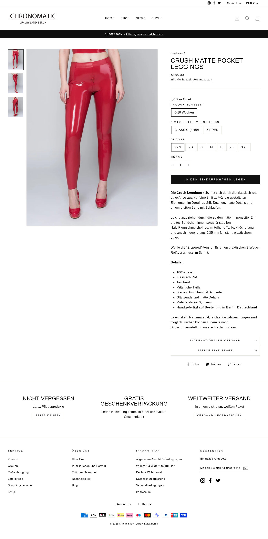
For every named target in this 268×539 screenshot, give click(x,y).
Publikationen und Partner (89, 465)
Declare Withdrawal (149, 472)
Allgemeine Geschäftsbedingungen (159, 459)
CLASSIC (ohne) (186, 130)
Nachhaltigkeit (81, 478)
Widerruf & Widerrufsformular (155, 465)
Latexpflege (15, 478)
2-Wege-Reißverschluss (195, 122)
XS (191, 147)
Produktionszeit (187, 104)
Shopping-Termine (20, 485)
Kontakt (13, 459)
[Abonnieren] (245, 468)
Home (110, 18)
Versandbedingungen (150, 485)
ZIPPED (212, 130)
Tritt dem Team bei (84, 472)
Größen (13, 465)
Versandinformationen (219, 415)
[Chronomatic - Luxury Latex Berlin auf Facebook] (210, 480)
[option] (134, 34)
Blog (75, 485)
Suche (157, 18)
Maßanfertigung (18, 472)
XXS (177, 147)
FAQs (11, 491)
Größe (178, 139)
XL (232, 147)
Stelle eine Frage (215, 350)
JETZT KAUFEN (48, 415)
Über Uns (78, 459)
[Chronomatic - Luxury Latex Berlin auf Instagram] (202, 480)
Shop (125, 18)
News (141, 18)
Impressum (143, 491)
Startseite (177, 53)
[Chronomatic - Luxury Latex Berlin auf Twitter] (218, 480)
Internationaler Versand (215, 340)
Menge (177, 156)
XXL (244, 147)
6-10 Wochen (184, 112)
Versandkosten (202, 79)
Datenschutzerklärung (150, 478)
